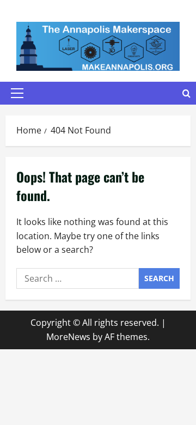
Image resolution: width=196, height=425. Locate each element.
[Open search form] (186, 93)
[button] (17, 93)
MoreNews (68, 337)
